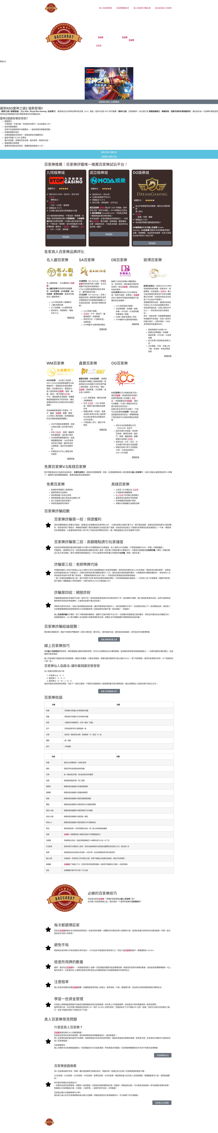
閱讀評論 (70, 317)
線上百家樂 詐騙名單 (142, 8)
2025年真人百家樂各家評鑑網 (73, 1114)
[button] (59, 1045)
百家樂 (100, 37)
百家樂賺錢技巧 (122, 8)
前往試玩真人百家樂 (163, 8)
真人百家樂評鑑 (105, 8)
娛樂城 (102, 207)
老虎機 (52, 202)
